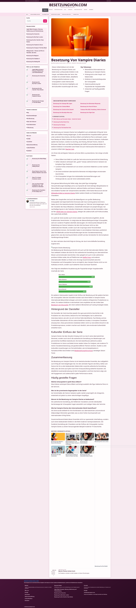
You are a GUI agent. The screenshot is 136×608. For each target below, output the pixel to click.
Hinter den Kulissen (58, 9)
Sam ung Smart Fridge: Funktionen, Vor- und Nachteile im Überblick (38, 185)
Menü (45, 10)
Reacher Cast (69, 149)
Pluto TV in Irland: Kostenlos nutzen (36, 178)
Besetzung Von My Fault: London (34, 37)
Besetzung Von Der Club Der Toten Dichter (38, 89)
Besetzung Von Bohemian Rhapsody (90, 103)
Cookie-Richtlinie (30, 147)
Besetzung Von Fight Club (87, 112)
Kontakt (85, 9)
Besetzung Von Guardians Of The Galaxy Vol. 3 (38, 190)
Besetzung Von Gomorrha (32, 34)
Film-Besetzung (45, 14)
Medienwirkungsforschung (83, 351)
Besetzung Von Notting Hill (33, 61)
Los (45, 21)
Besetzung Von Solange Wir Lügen (62, 103)
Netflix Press (87, 257)
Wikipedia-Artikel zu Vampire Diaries (63, 193)
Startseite (70, 9)
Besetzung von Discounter (59, 305)
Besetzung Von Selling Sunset (36, 165)
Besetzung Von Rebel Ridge (39, 158)
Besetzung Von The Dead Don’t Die (62, 127)
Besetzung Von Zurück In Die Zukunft (63, 109)
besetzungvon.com (68, 5)
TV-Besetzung (76, 14)
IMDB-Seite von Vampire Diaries (66, 212)
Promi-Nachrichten (78, 9)
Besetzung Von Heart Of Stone (88, 106)
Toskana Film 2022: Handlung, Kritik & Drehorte (93, 109)
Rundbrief (91, 9)
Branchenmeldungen (35, 14)
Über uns (51, 9)
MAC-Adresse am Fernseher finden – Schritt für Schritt (67, 119)
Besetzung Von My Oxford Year (61, 122)
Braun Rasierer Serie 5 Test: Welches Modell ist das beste (39, 172)
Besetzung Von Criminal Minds (61, 106)
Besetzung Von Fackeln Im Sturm (34, 44)
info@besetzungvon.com (89, 592)
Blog (65, 9)
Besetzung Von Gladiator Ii (33, 58)
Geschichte (29, 141)
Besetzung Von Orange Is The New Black (36, 47)
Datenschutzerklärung (31, 144)
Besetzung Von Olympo (59, 124)
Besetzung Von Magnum (32, 55)
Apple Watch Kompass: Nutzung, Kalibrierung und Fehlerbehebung (38, 71)
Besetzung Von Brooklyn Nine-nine (62, 112)
